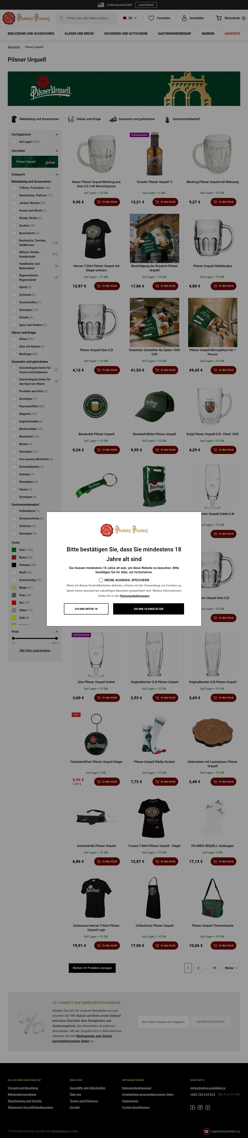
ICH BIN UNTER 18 (86, 608)
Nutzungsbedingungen (134, 596)
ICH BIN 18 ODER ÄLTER (148, 608)
